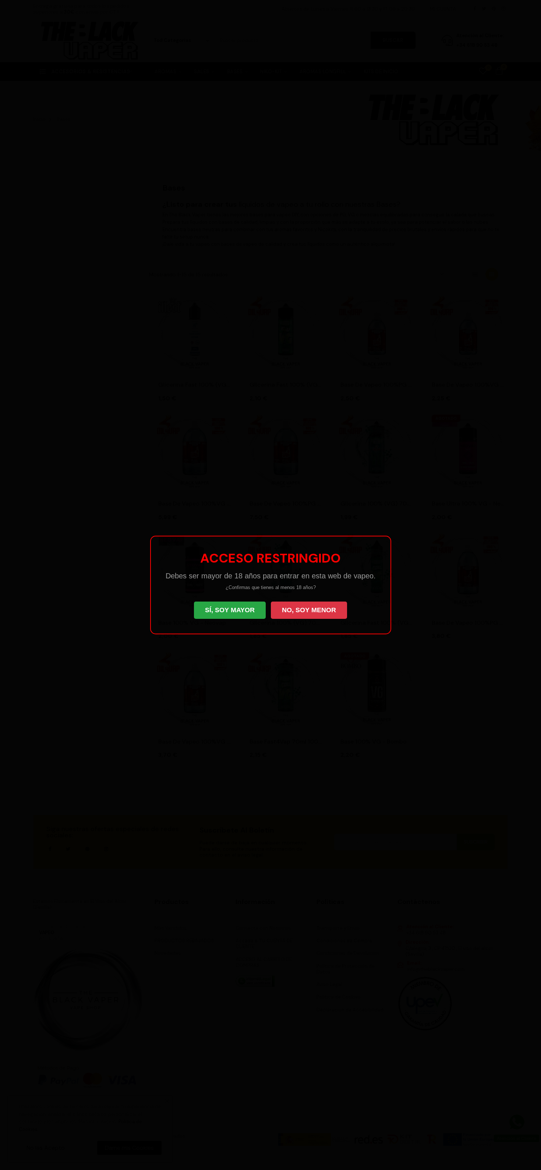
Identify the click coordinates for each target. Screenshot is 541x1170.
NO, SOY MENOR (309, 610)
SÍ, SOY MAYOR (230, 610)
